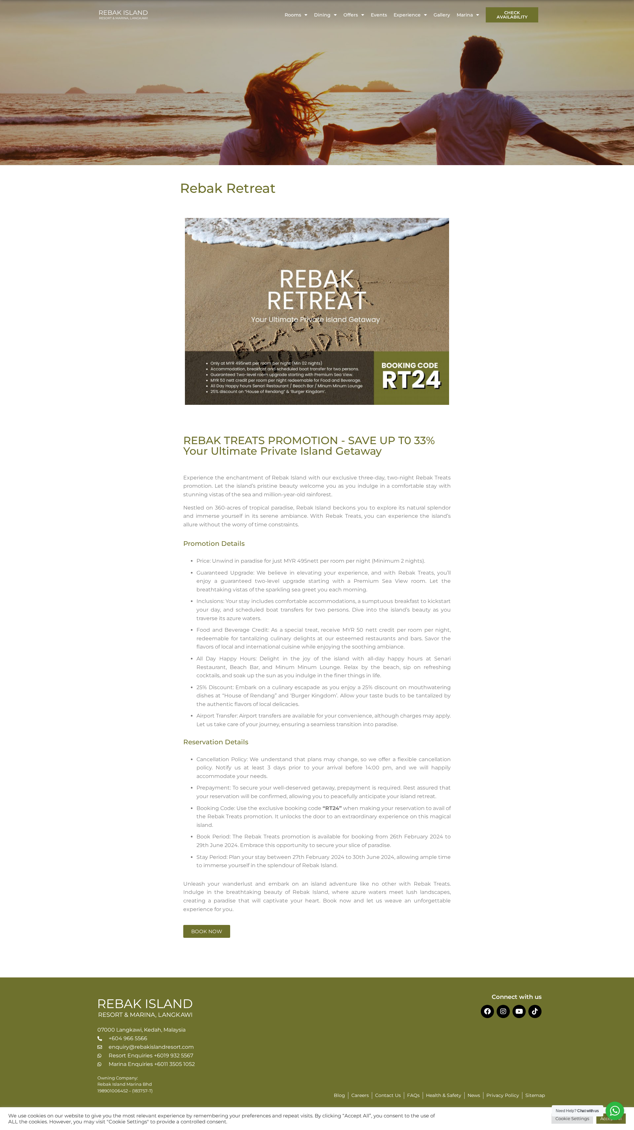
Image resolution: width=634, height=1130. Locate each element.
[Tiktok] (535, 1011)
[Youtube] (519, 1011)
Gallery (442, 15)
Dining (322, 15)
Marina (465, 15)
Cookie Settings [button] (572, 1118)
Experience (407, 15)
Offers (350, 15)
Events (379, 15)
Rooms (293, 15)
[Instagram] (503, 1011)
